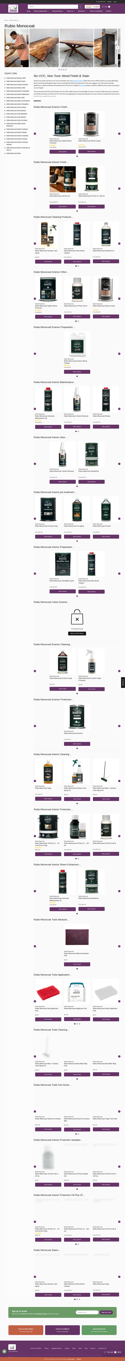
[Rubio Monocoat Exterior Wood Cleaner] (77, 344)
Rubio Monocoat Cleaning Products (17, 84)
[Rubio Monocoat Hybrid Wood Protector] (63, 124)
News (80, 1348)
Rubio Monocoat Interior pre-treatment (18, 100)
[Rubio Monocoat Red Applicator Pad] (48, 992)
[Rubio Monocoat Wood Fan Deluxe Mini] (77, 1102)
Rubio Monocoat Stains (13, 153)
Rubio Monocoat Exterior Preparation (17, 91)
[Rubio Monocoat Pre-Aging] (77, 509)
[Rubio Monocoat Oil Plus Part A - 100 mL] (106, 1157)
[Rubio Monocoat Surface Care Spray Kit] (77, 771)
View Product (48, 261)
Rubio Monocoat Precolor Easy (46, 526)
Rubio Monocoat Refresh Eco (103, 251)
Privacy (46, 1348)
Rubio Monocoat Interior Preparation (17, 104)
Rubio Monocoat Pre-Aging (74, 526)
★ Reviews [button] (123, 682)
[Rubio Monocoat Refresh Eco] (106, 234)
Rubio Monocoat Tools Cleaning (16, 117)
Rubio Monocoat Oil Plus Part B (75, 306)
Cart (107, 6)
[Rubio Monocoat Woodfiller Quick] (63, 564)
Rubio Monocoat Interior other (15, 97)
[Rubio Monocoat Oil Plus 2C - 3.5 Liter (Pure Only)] (48, 826)
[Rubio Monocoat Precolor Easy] (48, 509)
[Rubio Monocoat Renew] (106, 399)
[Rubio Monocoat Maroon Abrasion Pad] (77, 937)
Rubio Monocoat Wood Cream (90, 141)
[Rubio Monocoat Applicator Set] (77, 992)
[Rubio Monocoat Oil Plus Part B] (77, 289)
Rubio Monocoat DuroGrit (73, 733)
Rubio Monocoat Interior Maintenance (17, 94)
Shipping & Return (57, 1348)
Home (28, 11)
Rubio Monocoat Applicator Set (75, 1008)
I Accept (79, 1359)
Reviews (93, 1348)
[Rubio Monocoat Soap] (48, 771)
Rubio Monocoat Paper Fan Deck (105, 1119)
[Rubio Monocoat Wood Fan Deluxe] (48, 1102)
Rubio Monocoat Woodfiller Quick (62, 581)
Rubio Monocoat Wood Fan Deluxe (48, 1119)
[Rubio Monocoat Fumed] (106, 509)
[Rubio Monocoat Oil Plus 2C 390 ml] (92, 179)
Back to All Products (77, 633)
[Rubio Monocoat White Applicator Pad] (106, 992)
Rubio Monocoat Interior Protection (17, 129)
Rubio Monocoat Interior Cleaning (16, 132)
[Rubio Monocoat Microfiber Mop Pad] (77, 1047)
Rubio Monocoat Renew (101, 416)
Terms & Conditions (96, 11)
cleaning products (78, 81)
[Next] (118, 47)
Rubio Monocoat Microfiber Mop (104, 1064)
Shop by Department (40, 11)
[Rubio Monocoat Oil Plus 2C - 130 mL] (77, 826)
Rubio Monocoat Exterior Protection (17, 135)
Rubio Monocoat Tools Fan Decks (16, 120)
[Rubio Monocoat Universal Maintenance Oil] (48, 399)
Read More (37, 101)
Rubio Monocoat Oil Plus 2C (60, 196)
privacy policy (71, 1359)
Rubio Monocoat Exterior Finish (16, 78)
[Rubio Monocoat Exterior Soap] (63, 661)
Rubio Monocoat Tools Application (16, 113)
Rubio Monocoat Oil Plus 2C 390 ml (92, 196)
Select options (63, 151)
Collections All (102, 1348)
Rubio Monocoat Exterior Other (15, 87)
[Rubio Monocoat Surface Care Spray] (48, 234)
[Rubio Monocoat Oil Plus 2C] (63, 179)
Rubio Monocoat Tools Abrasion (16, 110)
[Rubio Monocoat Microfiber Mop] (106, 1047)
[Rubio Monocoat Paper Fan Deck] (106, 1102)
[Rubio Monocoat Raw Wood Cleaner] (77, 234)
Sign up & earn (106, 1312)
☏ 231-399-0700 (100, 1)
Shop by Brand (57, 11)
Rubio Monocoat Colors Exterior (16, 107)
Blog (86, 1348)
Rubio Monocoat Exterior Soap (61, 678)
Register (109, 1)
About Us (70, 11)
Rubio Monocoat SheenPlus (89, 471)
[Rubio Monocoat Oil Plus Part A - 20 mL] (48, 1157)
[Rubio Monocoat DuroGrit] (77, 716)
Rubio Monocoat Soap (43, 788)
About (73, 1348)
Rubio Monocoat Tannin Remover (76, 416)
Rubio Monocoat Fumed (101, 526)
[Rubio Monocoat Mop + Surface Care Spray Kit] (106, 771)
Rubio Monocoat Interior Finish (15, 81)
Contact (108, 11)
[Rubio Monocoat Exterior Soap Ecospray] (92, 661)
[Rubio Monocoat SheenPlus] (92, 454)
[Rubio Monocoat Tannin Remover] (77, 399)
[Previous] (7, 47)
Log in (115, 1)
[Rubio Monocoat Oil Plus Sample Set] (77, 1157)
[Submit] (80, 7)
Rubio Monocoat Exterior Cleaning (16, 138)
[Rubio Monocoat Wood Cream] (92, 124)
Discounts (81, 11)
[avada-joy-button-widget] (4, 1351)
